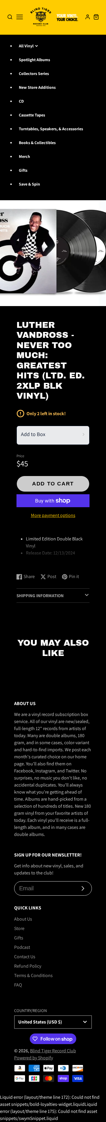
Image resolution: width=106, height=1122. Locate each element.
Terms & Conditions (33, 975)
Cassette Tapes (32, 115)
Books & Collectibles (37, 142)
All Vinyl (26, 46)
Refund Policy (27, 966)
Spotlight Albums (34, 59)
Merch (24, 156)
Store (19, 928)
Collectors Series (34, 73)
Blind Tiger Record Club (53, 1051)
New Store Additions (37, 87)
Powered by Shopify (33, 1058)
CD (21, 101)
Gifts (23, 170)
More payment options (53, 515)
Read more (28, 562)
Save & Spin (29, 184)
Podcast (22, 947)
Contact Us (24, 957)
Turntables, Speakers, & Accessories (51, 128)
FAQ (18, 985)
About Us (23, 919)
